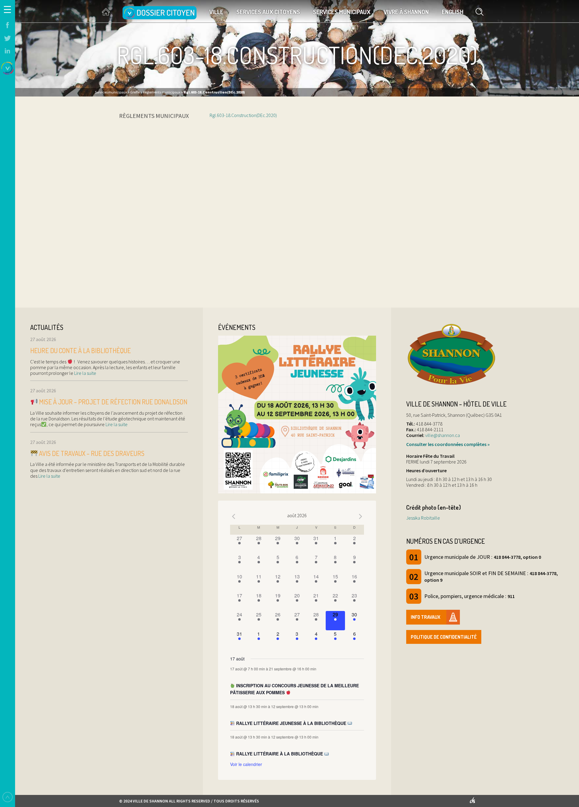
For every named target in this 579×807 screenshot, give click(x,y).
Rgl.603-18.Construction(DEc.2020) (243, 115)
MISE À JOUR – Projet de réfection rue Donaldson (112, 401)
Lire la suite (84, 373)
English (453, 12)
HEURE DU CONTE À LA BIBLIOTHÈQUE (80, 350)
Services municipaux (342, 12)
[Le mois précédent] (360, 516)
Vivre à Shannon (406, 12)
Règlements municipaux (154, 115)
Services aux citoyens (268, 12)
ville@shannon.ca (442, 435)
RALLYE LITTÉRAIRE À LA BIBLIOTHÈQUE (279, 754)
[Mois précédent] (233, 516)
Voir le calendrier (246, 764)
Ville (216, 12)
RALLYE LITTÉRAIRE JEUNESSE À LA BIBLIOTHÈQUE (291, 723)
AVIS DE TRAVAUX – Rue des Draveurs (91, 453)
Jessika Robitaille (423, 518)
